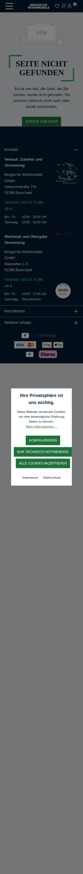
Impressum (30, 477)
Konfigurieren (43, 440)
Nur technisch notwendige (43, 452)
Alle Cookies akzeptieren (43, 463)
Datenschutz (52, 477)
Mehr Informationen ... (41, 426)
